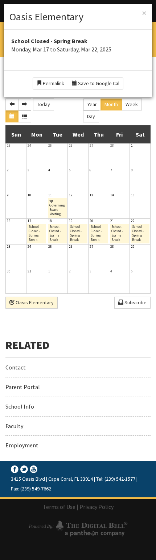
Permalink (53, 83)
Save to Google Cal (98, 83)
